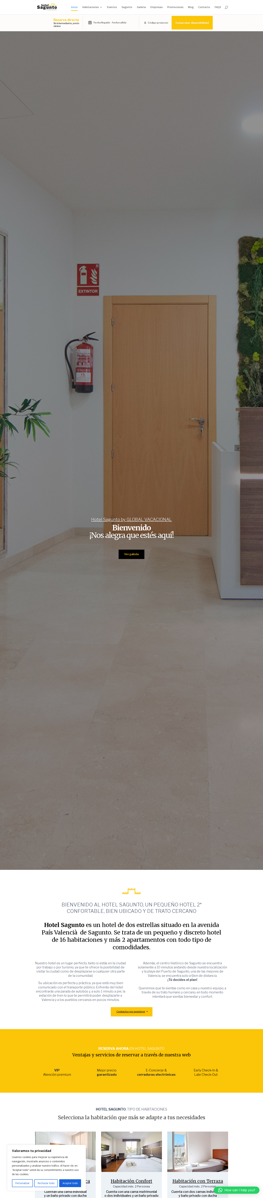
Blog (191, 7)
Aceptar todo (70, 1183)
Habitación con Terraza (197, 1181)
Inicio (74, 7)
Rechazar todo (46, 1183)
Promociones (175, 7)
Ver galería (131, 554)
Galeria (141, 7)
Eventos (112, 7)
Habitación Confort (131, 1181)
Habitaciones (90, 7)
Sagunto (126, 7)
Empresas (156, 7)
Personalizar (22, 1183)
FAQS (218, 7)
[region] (46, 1168)
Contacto (204, 7)
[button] (236, 1190)
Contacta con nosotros (130, 1011)
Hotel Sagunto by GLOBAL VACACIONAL (131, 519)
